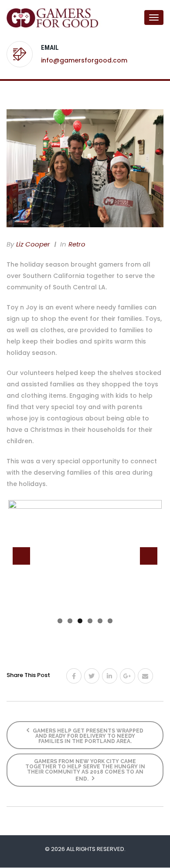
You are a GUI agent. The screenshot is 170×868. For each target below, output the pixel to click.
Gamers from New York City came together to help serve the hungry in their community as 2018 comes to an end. (85, 770)
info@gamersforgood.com (84, 60)
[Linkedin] (109, 676)
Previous (21, 556)
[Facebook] (74, 676)
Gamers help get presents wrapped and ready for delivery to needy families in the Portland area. (87, 736)
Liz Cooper (33, 244)
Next (148, 556)
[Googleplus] (127, 676)
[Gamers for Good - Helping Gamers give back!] (41, 17)
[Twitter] (91, 676)
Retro (76, 244)
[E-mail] (145, 676)
